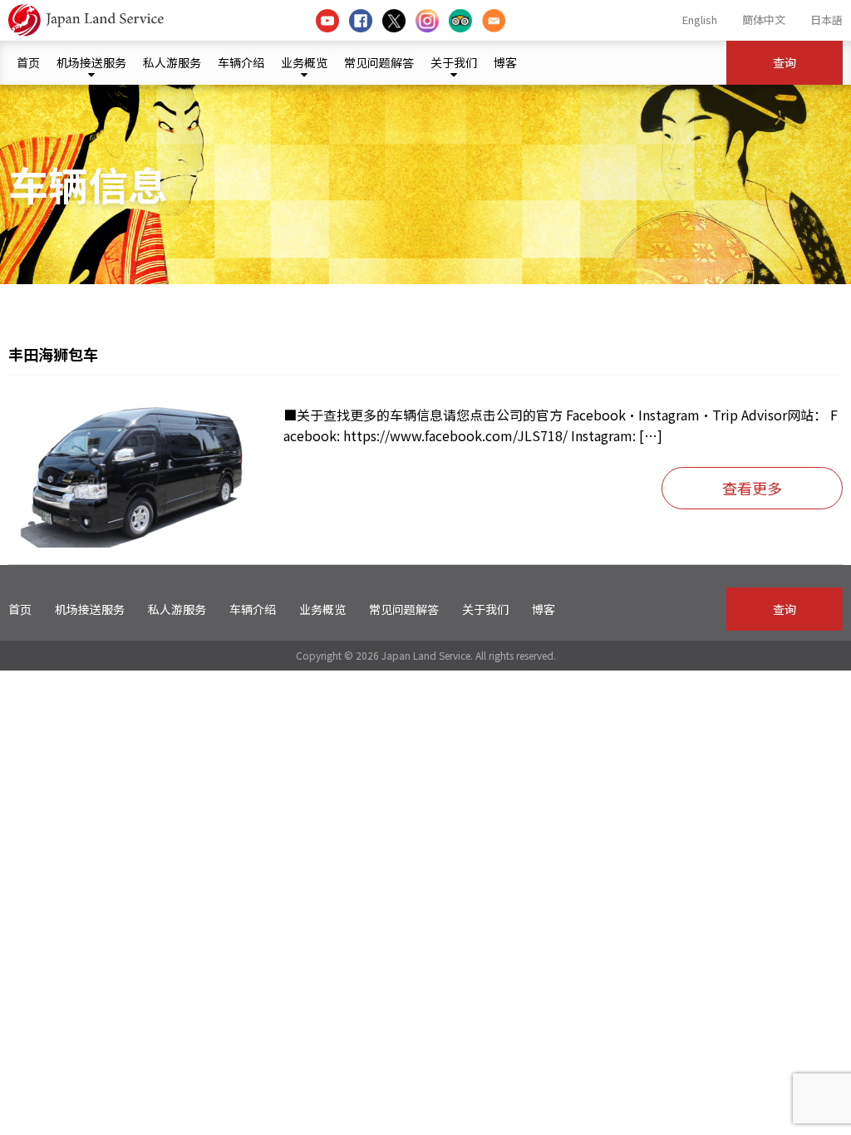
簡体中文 (763, 19)
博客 (505, 62)
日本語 (826, 19)
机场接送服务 (91, 62)
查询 (784, 62)
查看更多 (752, 488)
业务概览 (304, 62)
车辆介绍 (241, 62)
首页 (28, 62)
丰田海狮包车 (53, 354)
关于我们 (453, 62)
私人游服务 (172, 62)
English (699, 19)
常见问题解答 (379, 62)
